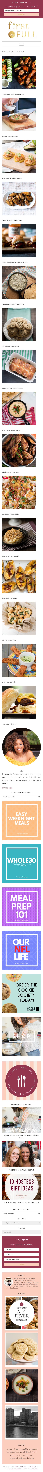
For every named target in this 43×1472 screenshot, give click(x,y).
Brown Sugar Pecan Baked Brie (10, 556)
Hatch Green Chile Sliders (9, 724)
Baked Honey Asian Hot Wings (10, 472)
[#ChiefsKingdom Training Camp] (21, 1166)
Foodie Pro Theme (20, 1467)
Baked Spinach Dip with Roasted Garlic (13, 304)
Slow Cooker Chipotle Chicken (10, 514)
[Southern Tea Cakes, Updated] (22, 1364)
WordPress (34, 1469)
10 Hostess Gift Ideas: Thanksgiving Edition (21, 1202)
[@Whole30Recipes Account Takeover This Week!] (21, 1132)
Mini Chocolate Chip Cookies (10, 346)
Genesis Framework (16, 1469)
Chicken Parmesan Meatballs (10, 136)
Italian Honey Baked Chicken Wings (12, 220)
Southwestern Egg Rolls (8, 682)
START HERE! (7, 788)
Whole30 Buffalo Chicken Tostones (12, 178)
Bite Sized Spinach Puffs (9, 640)
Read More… (14, 1288)
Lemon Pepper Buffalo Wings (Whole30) (13, 94)
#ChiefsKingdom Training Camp (21, 1170)
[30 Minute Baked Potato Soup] (22, 1401)
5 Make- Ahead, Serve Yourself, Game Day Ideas (15, 262)
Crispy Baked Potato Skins (9, 598)
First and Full (21, 28)
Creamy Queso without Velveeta (11, 430)
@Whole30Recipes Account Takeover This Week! (21, 1136)
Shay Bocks (32, 1467)
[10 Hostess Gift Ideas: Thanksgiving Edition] (21, 1199)
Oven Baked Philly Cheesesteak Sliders (12, 388)
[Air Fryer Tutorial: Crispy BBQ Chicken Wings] (22, 1328)
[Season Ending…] (22, 1437)
